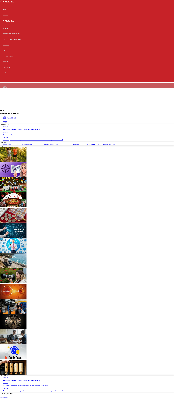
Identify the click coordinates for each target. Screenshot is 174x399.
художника (112, 144)
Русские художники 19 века (12, 33)
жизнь (32, 144)
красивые (52, 144)
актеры (9, 144)
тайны (72, 144)
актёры (13, 144)
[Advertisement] (87, 98)
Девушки (7, 67)
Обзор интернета (9, 56)
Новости (5, 50)
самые (69, 144)
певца (67, 144)
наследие (64, 144)
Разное (7, 72)
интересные (37, 144)
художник (105, 144)
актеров (5, 144)
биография (16, 144)
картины (46, 144)
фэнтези (101, 144)
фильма (83, 144)
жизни (28, 144)
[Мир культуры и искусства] (7, 2)
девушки (24, 144)
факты (81, 144)
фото (87, 144)
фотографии (98, 144)
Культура (6, 45)
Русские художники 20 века (12, 39)
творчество (76, 144)
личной (60, 144)
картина (42, 144)
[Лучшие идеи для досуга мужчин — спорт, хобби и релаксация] (13, 161)
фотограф (92, 144)
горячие (20, 144)
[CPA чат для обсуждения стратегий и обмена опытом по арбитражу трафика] (13, 176)
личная (56, 144)
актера (1, 144)
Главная (4, 116)
